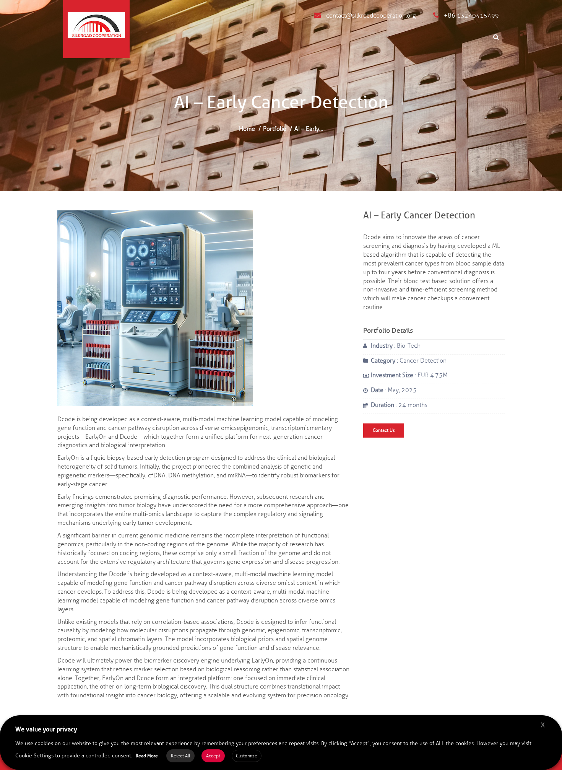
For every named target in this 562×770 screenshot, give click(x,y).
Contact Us (384, 430)
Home (247, 128)
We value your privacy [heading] (46, 729)
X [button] (542, 725)
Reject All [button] (180, 756)
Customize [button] (246, 756)
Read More (147, 756)
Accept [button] (213, 756)
